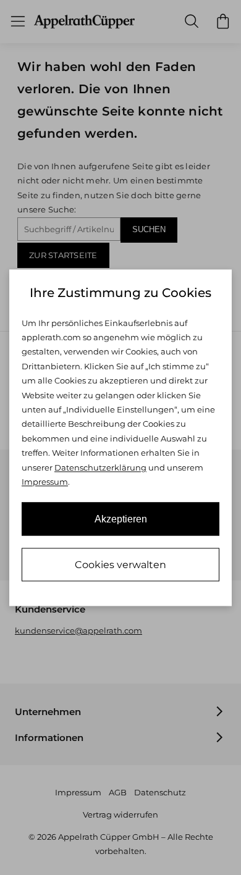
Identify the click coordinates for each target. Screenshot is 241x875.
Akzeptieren (121, 519)
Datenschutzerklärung (100, 467)
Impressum (45, 482)
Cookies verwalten (120, 565)
